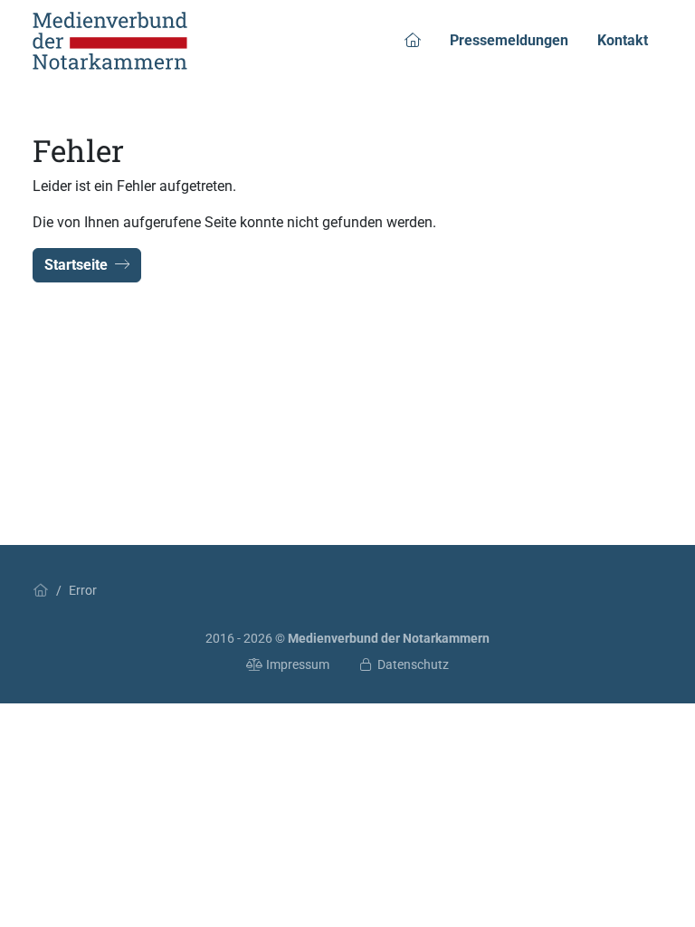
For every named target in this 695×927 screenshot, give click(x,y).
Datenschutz (413, 664)
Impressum (297, 664)
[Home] (41, 590)
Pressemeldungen (509, 40)
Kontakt (622, 40)
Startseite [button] (76, 264)
